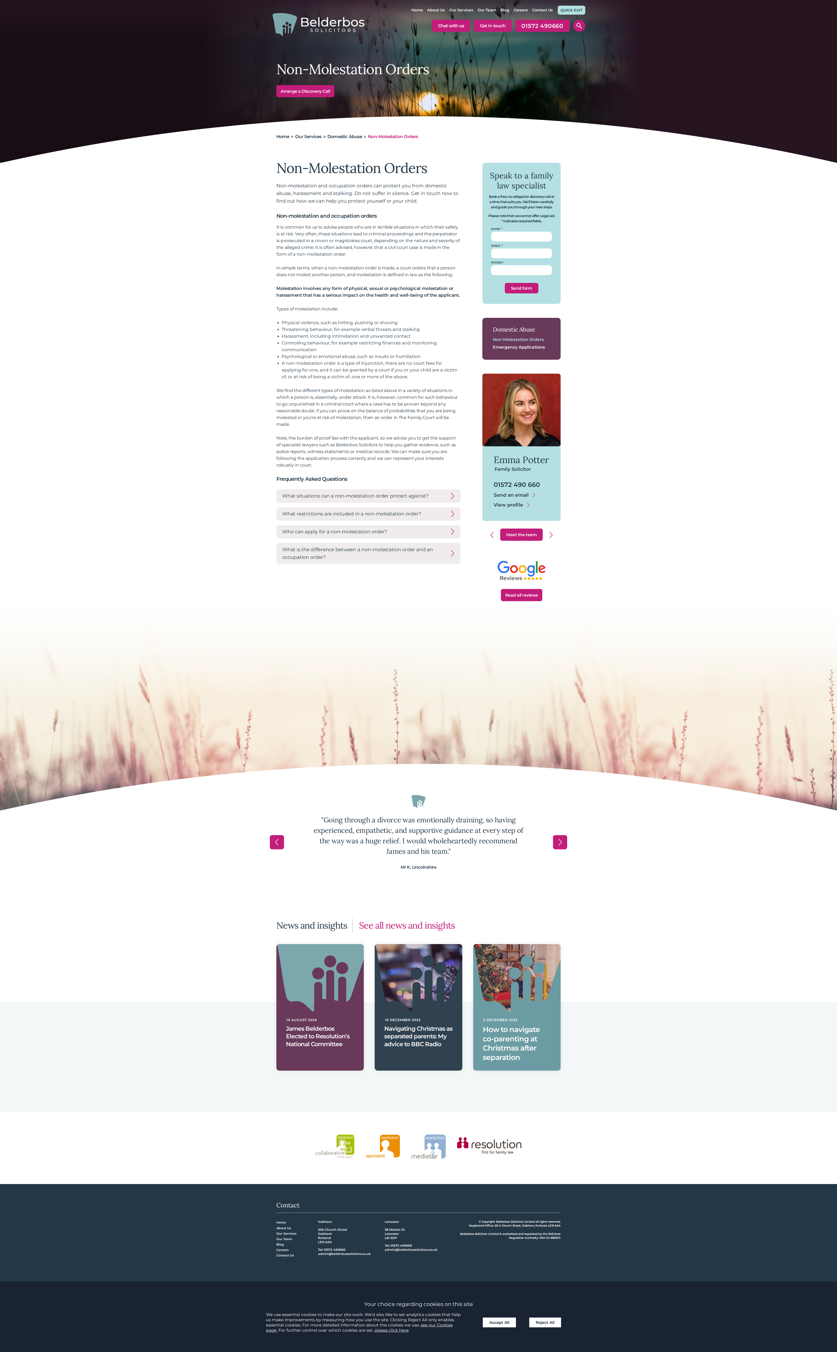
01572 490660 (542, 27)
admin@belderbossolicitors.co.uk (344, 1254)
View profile (505, 504)
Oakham (325, 1222)
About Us (436, 10)
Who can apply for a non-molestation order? (334, 532)
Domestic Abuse (344, 136)
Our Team (487, 10)
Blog (504, 10)
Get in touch (492, 25)
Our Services (461, 10)
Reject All (545, 1322)
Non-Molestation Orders (518, 339)
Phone (496, 262)
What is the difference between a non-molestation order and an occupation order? (357, 553)
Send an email (507, 494)
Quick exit (571, 10)
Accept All (499, 1322)
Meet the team (521, 534)
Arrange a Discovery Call (305, 91)
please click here (391, 1330)
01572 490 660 (513, 484)
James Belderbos (518, 459)
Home (417, 10)
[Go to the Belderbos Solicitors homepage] (318, 24)
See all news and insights (407, 925)
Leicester (392, 1222)
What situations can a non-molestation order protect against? (355, 496)
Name (495, 229)
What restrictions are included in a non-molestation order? (351, 514)
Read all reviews (521, 595)
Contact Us (542, 10)
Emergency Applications (519, 347)
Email (495, 245)
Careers (521, 10)
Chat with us (451, 25)
